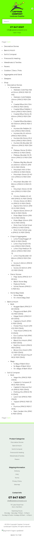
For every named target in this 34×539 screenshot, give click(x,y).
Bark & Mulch (9, 50)
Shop (6, 83)
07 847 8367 (17, 27)
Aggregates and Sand (13, 75)
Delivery (17, 471)
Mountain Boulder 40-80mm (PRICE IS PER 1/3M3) (21, 184)
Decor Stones (15, 274)
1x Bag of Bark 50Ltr (22, 364)
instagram (19, 431)
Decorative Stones (11, 46)
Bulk (12, 304)
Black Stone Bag (20, 282)
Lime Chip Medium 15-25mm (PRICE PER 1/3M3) (21, 251)
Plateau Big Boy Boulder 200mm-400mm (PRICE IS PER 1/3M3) (21, 164)
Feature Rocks (19, 284)
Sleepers (7, 79)
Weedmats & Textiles (12, 62)
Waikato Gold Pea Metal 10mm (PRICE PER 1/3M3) (21, 92)
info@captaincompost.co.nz (17, 30)
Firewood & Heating (12, 58)
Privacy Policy (17, 481)
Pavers (7, 66)
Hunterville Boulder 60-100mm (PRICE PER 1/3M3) (21, 145)
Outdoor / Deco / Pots (13, 71)
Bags (12, 361)
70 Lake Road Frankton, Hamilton (17, 506)
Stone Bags (18, 295)
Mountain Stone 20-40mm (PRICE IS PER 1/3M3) (21, 176)
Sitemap (17, 484)
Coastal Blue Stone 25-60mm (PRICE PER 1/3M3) (21, 116)
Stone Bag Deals (17, 293)
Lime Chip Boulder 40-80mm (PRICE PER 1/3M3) (21, 258)
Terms (17, 478)
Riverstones (15, 87)
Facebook (15, 431)
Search (29, 21)
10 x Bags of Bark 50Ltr (23, 369)
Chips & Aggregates (18, 236)
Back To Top (16, 535)
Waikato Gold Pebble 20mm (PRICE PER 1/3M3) (21, 99)
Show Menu (3, 9)
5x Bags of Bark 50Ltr (22, 366)
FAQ (17, 474)
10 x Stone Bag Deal (22, 298)
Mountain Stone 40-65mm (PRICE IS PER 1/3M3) (21, 191)
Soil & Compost (10, 54)
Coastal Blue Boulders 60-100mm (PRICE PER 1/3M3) (21, 123)
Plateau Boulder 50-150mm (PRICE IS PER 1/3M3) (21, 157)
